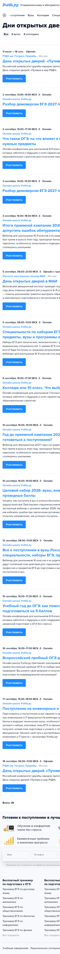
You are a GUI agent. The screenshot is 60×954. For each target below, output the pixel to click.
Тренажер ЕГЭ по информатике (13, 923)
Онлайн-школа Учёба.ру (17, 99)
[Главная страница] (11, 5)
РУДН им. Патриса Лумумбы (19, 56)
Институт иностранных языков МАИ (24, 276)
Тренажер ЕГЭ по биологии (19, 916)
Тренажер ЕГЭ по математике (13, 900)
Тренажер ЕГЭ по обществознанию (13, 909)
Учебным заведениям (15, 948)
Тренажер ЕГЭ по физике (17, 930)
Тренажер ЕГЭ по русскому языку (19, 891)
